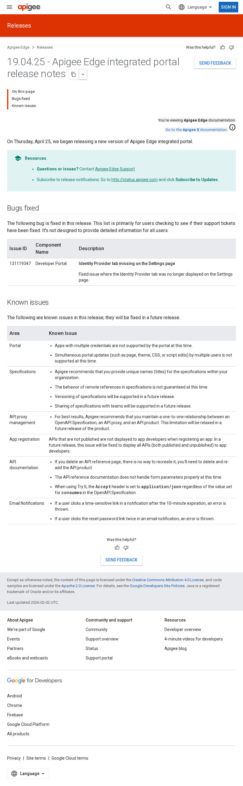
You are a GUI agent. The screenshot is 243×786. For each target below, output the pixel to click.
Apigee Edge (18, 47)
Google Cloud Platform (28, 724)
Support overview (102, 639)
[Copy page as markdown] (73, 74)
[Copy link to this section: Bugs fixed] (45, 208)
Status (92, 648)
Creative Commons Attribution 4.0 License (168, 580)
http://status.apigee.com (134, 179)
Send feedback (215, 63)
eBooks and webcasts (27, 658)
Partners (15, 648)
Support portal (99, 658)
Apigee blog (175, 648)
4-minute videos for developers (193, 639)
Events (13, 639)
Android (14, 696)
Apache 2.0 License (78, 586)
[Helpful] (222, 47)
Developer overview (182, 629)
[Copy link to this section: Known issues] (55, 302)
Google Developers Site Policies (157, 586)
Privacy (14, 758)
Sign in (228, 7)
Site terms (36, 758)
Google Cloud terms (70, 758)
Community (97, 629)
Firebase (15, 714)
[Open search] (168, 7)
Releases (19, 25)
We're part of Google (26, 629)
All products (18, 733)
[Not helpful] (231, 47)
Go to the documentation (196, 129)
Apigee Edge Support (115, 169)
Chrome (14, 705)
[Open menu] (9, 7)
